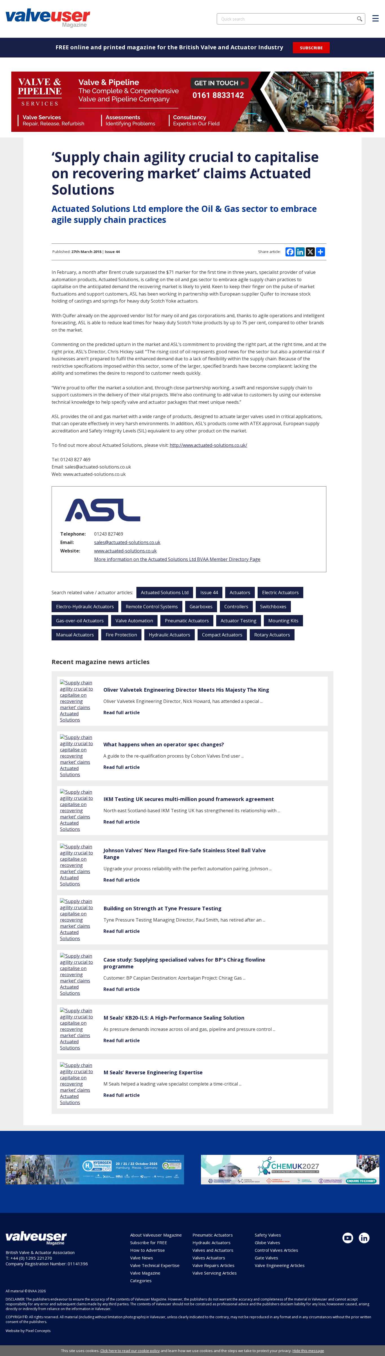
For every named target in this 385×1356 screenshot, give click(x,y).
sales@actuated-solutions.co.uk (127, 542)
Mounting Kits (283, 621)
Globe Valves (267, 1242)
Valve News (141, 1257)
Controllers (236, 606)
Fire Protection (121, 635)
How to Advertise (147, 1250)
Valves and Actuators (213, 1250)
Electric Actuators (280, 592)
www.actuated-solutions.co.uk (125, 551)
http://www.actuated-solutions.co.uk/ (208, 445)
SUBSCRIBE (311, 47)
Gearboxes (201, 606)
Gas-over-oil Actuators (80, 621)
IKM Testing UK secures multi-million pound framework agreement (188, 799)
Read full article (121, 712)
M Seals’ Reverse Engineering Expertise (153, 1072)
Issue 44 (209, 592)
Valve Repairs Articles (213, 1265)
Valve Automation (134, 621)
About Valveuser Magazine (156, 1235)
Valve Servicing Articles (215, 1273)
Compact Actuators (222, 635)
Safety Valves (268, 1235)
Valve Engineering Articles (280, 1265)
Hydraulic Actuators (169, 635)
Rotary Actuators (272, 635)
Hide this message (308, 1350)
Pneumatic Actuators (187, 621)
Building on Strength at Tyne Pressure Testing (162, 908)
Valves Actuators (209, 1257)
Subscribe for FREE (148, 1242)
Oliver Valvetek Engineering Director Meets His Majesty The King (186, 689)
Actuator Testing (238, 621)
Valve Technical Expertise (155, 1265)
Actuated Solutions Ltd (165, 592)
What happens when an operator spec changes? (163, 744)
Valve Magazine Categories (145, 1276)
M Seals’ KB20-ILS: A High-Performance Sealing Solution (173, 1017)
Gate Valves (266, 1257)
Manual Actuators (75, 635)
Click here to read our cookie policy (130, 1350)
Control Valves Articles (276, 1250)
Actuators (240, 592)
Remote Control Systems (152, 606)
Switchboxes (273, 606)
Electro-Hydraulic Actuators (85, 606)
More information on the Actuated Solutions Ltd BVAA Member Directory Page (177, 559)
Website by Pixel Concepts (28, 1330)
